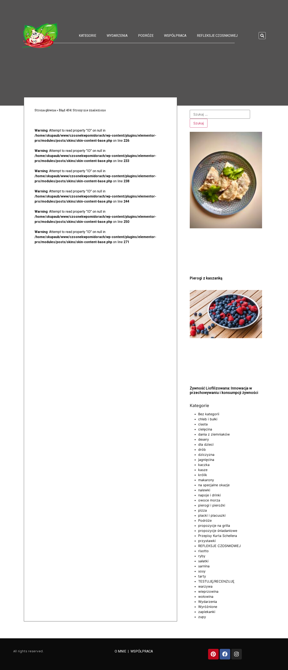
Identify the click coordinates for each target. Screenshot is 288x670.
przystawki (207, 541)
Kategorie (87, 36)
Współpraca (175, 36)
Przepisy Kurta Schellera (217, 536)
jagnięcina (206, 460)
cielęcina (205, 429)
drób (202, 449)
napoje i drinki (209, 495)
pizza (202, 510)
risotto (203, 551)
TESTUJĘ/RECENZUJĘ (216, 581)
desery (203, 439)
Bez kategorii (208, 414)
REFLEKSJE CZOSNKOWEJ (217, 36)
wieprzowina (208, 591)
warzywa (205, 586)
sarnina (204, 566)
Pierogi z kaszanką (206, 278)
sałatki (203, 561)
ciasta (203, 424)
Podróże (145, 36)
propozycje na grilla (214, 525)
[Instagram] (236, 654)
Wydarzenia (117, 36)
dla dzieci (206, 444)
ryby (201, 556)
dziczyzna (206, 454)
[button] (262, 35)
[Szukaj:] (220, 114)
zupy (202, 617)
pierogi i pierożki (211, 505)
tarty (202, 576)
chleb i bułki (207, 419)
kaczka (204, 465)
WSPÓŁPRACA (142, 651)
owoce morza (209, 500)
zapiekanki (206, 612)
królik (202, 475)
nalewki (204, 490)
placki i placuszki (212, 515)
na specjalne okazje (214, 485)
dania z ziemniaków (214, 434)
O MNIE (121, 651)
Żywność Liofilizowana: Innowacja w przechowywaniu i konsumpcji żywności (224, 390)
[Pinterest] (213, 654)
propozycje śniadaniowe (217, 530)
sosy (202, 571)
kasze (202, 470)
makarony (206, 480)
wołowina (205, 596)
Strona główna (45, 110)
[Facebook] (225, 654)
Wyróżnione (207, 607)
